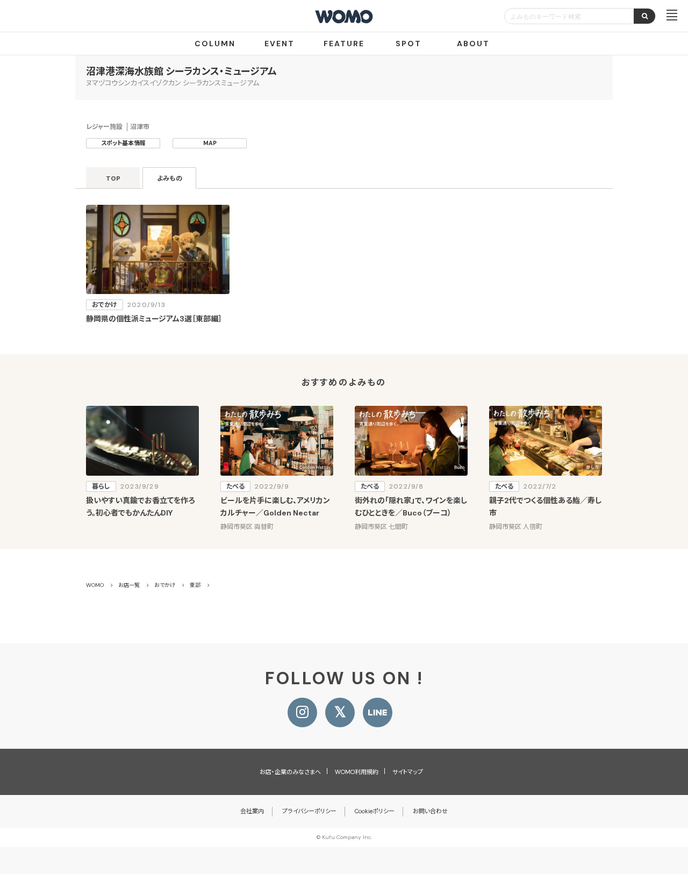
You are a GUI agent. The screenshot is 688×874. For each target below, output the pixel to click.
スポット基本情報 (123, 143)
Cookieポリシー (375, 811)
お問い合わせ (430, 811)
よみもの (169, 178)
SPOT (408, 43)
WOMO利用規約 (356, 772)
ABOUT (473, 43)
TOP (113, 178)
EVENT (279, 43)
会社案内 (252, 811)
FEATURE (344, 43)
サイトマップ (407, 772)
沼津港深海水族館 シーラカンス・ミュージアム (181, 71)
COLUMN (215, 43)
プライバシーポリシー (309, 811)
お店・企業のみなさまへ (290, 772)
